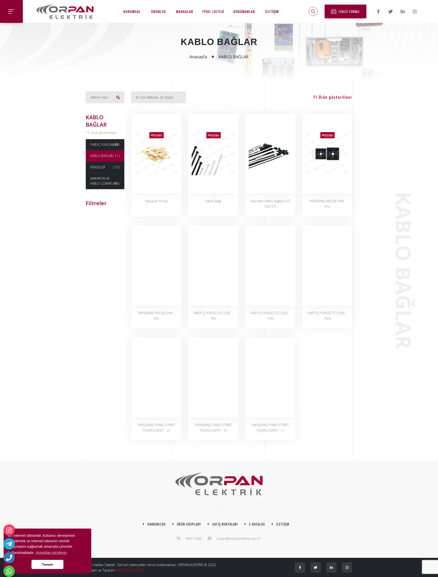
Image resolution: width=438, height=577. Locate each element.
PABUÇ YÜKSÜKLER (105, 144)
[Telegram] (9, 544)
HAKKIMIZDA (156, 523)
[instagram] (9, 530)
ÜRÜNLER (158, 11)
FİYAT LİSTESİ (213, 11)
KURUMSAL (132, 11)
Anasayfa (198, 56)
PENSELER (105, 167)
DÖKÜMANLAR (244, 11)
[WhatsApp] (9, 571)
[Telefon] (9, 557)
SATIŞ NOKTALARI (225, 523)
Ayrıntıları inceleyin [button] (51, 553)
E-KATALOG (257, 523)
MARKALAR (184, 11)
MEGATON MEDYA (129, 570)
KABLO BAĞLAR (105, 156)
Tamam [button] (47, 564)
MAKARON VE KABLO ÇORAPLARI (105, 181)
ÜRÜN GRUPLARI (189, 523)
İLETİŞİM (272, 11)
